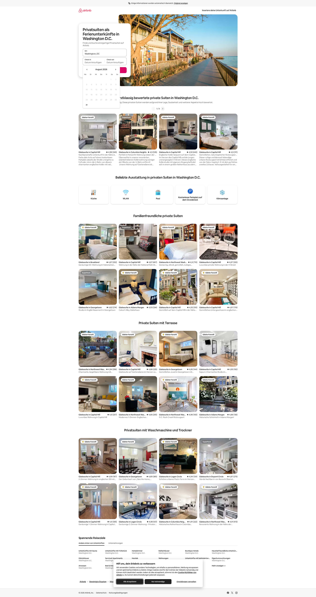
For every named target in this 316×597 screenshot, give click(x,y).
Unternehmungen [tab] (115, 543)
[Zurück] (153, 109)
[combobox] (105, 53)
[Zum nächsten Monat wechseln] (115, 69)
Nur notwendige (158, 581)
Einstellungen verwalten (186, 581)
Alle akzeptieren (129, 581)
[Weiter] (163, 109)
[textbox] (94, 62)
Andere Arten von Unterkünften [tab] (91, 543)
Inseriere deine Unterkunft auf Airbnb (219, 10)
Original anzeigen (181, 3)
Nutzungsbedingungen (118, 593)
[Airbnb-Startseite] (85, 10)
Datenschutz (101, 593)
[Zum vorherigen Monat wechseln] (87, 69)
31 (87, 105)
